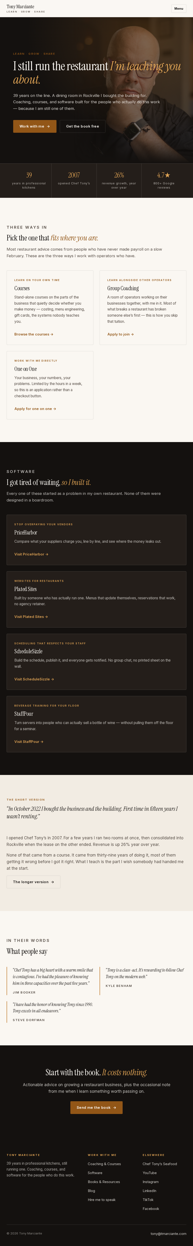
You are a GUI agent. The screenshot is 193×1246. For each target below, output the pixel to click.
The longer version (30, 882)
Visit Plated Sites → (31, 617)
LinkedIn (149, 1191)
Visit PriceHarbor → (31, 554)
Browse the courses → (33, 334)
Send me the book (94, 1107)
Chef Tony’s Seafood (160, 1164)
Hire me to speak (102, 1200)
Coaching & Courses (104, 1164)
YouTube (150, 1173)
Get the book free (82, 126)
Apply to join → (120, 334)
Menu (178, 8)
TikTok (148, 1200)
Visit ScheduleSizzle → (34, 679)
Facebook (151, 1209)
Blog (91, 1191)
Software (95, 1173)
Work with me (32, 126)
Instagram (151, 1182)
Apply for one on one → (35, 409)
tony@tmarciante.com (168, 1234)
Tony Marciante (26, 8)
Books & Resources (104, 1182)
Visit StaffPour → (29, 742)
